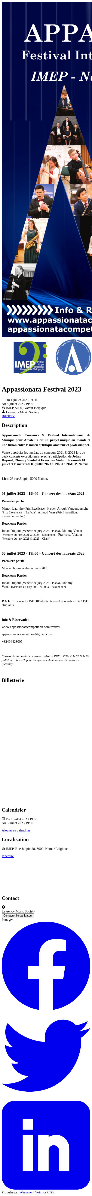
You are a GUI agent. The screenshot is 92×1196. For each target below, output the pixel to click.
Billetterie (8, 416)
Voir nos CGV (45, 1192)
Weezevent (26, 1192)
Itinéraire (8, 856)
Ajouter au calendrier (16, 830)
